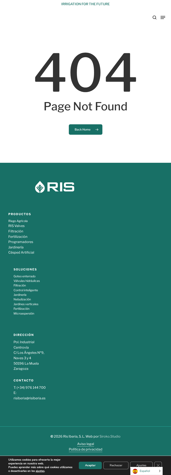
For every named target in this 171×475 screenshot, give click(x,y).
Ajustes (141, 465)
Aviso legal (85, 444)
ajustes (40, 471)
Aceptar (90, 465)
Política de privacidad (85, 449)
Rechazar (116, 465)
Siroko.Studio (110, 436)
